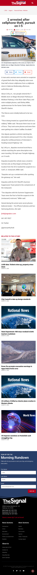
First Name (4, 469)
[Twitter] (16, 570)
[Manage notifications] (32, 571)
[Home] (2, 10)
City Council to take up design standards (16, 299)
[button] (4, 2)
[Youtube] (23, 570)
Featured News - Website (20, 10)
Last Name (4, 476)
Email (2, 483)
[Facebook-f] (13, 570)
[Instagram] (20, 570)
